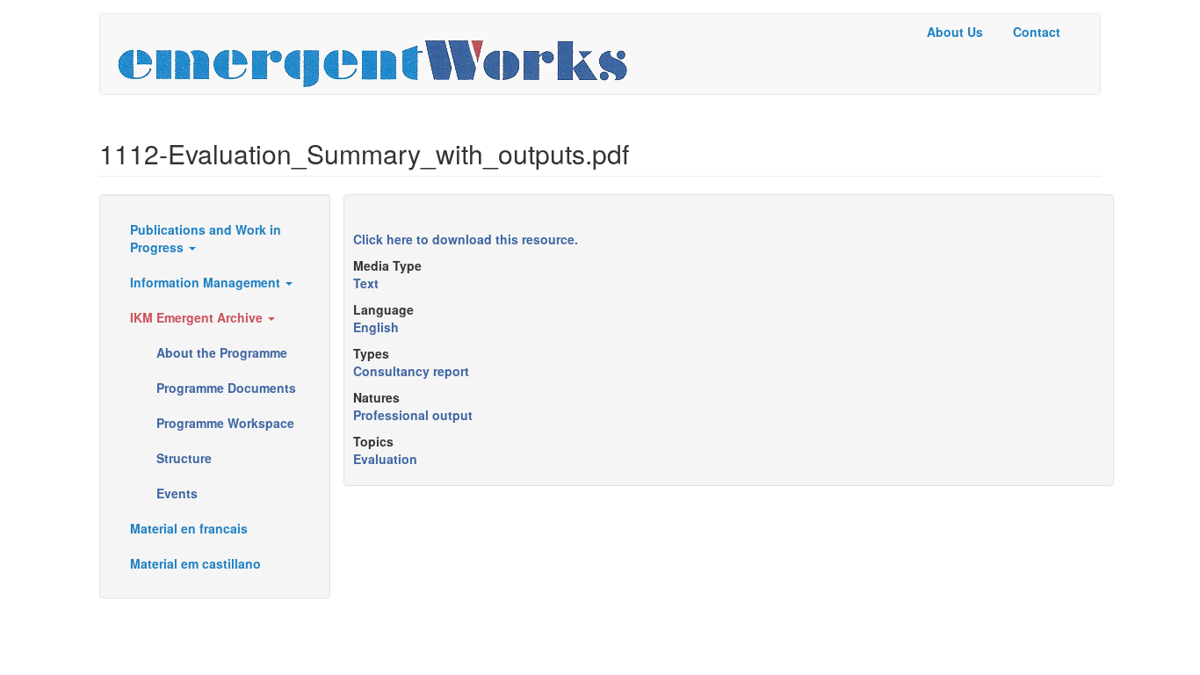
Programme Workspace (225, 423)
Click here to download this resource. (465, 239)
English (376, 327)
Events (177, 493)
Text (366, 283)
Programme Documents (226, 387)
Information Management (207, 282)
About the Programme (221, 352)
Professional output (413, 415)
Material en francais (189, 528)
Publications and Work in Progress (205, 238)
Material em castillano (195, 563)
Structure (184, 458)
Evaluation (385, 459)
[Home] (379, 54)
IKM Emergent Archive (198, 317)
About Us (955, 31)
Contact (1036, 31)
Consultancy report (411, 371)
